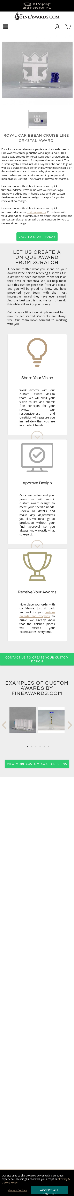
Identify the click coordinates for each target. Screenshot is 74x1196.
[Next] (70, 725)
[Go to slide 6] (48, 746)
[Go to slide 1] (28, 746)
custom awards (36, 212)
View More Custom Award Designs (37, 764)
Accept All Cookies (49, 1191)
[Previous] (4, 725)
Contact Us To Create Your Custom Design (37, 659)
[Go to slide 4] (40, 746)
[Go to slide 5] (44, 746)
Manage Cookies (17, 1190)
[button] (5, 26)
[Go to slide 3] (36, 746)
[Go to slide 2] (32, 746)
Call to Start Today (37, 237)
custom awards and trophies (37, 614)
